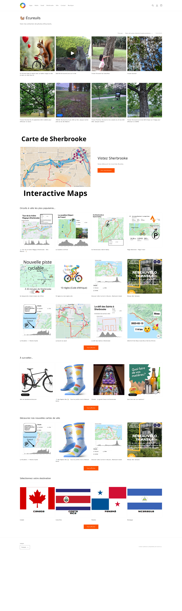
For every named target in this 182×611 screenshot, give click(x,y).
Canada (22, 520)
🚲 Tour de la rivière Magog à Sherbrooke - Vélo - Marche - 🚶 (34, 250)
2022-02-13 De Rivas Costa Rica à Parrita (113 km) (141, 341)
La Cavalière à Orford (62, 250)
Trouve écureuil (131, 73)
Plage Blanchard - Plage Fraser (136, 250)
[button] (153, 5)
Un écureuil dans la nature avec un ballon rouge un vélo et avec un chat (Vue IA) (36, 74)
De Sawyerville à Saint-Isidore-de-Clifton (32, 296)
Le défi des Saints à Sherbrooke (100, 341)
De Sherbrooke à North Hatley (100, 250)
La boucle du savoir (61, 341)
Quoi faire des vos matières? (135, 399)
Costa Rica (59, 520)
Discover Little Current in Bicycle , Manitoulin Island (106, 296)
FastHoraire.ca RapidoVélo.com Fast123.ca (152, 546)
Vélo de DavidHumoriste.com (28, 399)
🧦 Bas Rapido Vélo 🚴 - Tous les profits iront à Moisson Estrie (72, 400)
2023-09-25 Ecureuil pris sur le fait (66, 73)
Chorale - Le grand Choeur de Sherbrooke (103, 399)
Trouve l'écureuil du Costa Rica (100, 73)
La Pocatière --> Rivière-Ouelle (29, 341)
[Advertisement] (57, 582)
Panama (93, 520)
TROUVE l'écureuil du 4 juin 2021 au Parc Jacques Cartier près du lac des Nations (72, 121)
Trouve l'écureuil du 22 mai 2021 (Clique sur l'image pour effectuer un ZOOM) (143, 121)
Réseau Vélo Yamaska (133, 296)
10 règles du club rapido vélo (64, 296)
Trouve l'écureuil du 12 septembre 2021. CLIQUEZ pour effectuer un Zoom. (35, 121)
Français (23, 547)
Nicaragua (130, 520)
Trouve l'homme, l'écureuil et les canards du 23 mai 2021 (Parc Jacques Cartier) (108, 121)
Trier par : (120, 33)
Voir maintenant (106, 170)
